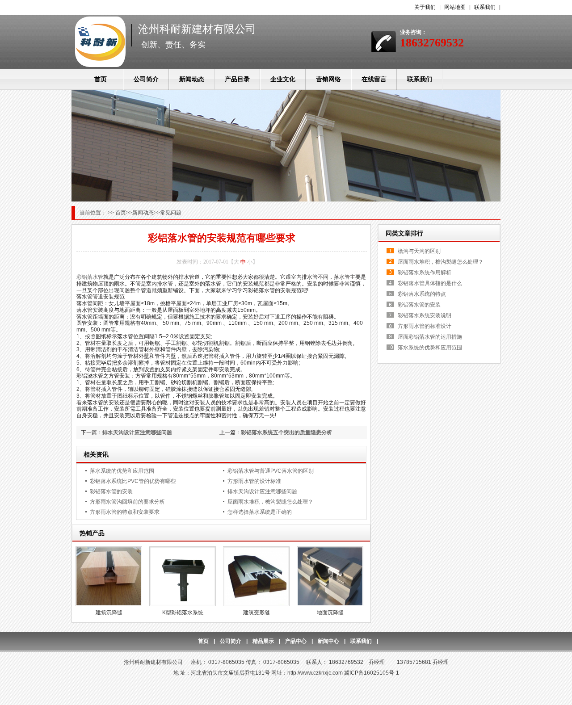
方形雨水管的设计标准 (254, 481)
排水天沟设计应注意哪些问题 (137, 432)
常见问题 (170, 213)
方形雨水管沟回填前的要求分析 (127, 502)
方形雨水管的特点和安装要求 (125, 512)
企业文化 (282, 79)
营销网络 (328, 79)
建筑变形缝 (256, 612)
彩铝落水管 (89, 277)
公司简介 (146, 79)
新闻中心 (328, 641)
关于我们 (425, 7)
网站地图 (455, 7)
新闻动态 (191, 79)
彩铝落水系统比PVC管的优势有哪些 (133, 481)
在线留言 (374, 79)
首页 (100, 79)
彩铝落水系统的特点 (422, 294)
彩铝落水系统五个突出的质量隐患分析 (286, 432)
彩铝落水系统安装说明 (424, 315)
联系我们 (485, 7)
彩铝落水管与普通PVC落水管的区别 (270, 471)
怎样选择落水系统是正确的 (259, 512)
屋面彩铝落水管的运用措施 (430, 337)
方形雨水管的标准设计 (424, 326)
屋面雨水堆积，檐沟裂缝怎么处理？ (270, 502)
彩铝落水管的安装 (111, 491)
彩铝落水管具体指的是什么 (430, 283)
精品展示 (263, 641)
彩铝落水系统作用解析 (424, 272)
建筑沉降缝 (109, 612)
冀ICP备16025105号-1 (371, 673)
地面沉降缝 (330, 612)
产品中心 (296, 641)
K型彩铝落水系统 (182, 612)
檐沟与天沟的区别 (419, 251)
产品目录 (237, 79)
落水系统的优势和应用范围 (122, 471)
